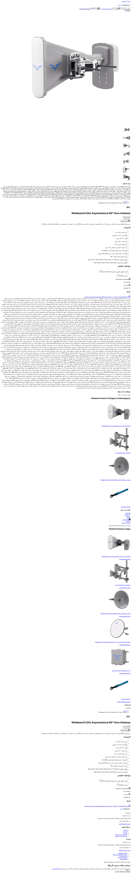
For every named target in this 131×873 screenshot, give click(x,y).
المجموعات (106, 9)
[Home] (123, 6)
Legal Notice (123, 859)
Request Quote (124, 221)
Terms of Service (122, 858)
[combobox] (100, 271)
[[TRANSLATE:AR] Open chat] (127, 870)
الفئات (116, 9)
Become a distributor (121, 834)
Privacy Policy (123, 856)
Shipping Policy (122, 853)
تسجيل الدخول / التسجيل (85, 9)
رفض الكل (122, 871)
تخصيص (117, 871)
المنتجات (111, 9)
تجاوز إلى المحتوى (125, 1)
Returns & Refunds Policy (120, 854)
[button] (92, 8)
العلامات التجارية (126, 9)
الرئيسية (125, 201)
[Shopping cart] (93, 9)
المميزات (125, 831)
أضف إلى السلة (126, 217)
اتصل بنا (102, 9)
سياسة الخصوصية (56, 869)
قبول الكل (128, 871)
